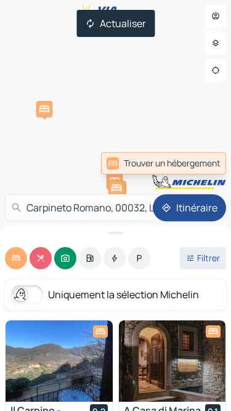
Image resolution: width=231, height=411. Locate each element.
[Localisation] (215, 70)
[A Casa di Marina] (172, 361)
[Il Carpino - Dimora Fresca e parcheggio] (59, 361)
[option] (16, 258)
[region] (59, 361)
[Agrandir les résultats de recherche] (115, 233)
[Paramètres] (215, 43)
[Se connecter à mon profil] (215, 16)
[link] (163, 163)
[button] (44, 109)
